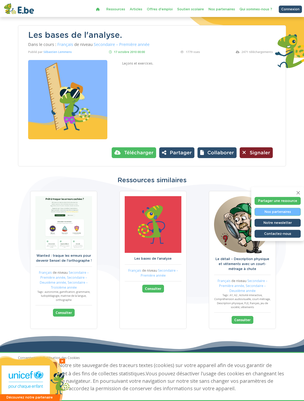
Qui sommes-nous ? (255, 9)
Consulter (64, 312)
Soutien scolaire (190, 9)
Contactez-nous (277, 233)
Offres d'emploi (160, 9)
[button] (217, 152)
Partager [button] (180, 152)
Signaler (259, 152)
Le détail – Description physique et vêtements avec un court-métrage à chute (242, 264)
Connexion (290, 9)
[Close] (298, 192)
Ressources (115, 9)
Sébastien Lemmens (57, 52)
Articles (136, 9)
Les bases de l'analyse (153, 258)
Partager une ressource (277, 201)
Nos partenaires (221, 9)
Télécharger (138, 152)
